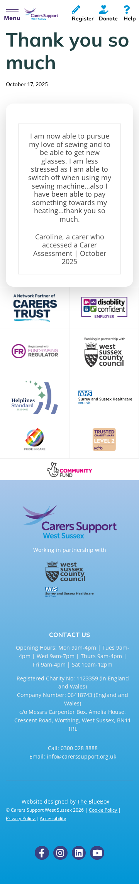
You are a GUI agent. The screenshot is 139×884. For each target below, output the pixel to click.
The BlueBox (93, 801)
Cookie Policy (103, 810)
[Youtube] (97, 853)
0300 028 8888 (79, 748)
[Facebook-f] (42, 853)
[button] (12, 14)
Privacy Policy (21, 818)
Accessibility (53, 818)
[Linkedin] (79, 853)
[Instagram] (60, 853)
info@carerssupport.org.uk (81, 756)
